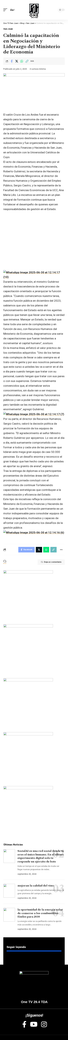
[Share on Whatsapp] (21, 61)
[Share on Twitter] (16, 61)
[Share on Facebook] (11, 61)
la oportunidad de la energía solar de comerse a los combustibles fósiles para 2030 (40, 913)
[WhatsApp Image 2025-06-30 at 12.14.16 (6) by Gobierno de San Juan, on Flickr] (33, 532)
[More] (32, 61)
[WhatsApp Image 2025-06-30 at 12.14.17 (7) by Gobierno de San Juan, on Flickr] (33, 414)
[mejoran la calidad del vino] (9, 891)
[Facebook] (24, 1024)
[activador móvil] (6, 10)
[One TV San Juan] (34, 10)
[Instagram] (44, 1024)
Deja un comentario (52, 562)
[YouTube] (33, 1024)
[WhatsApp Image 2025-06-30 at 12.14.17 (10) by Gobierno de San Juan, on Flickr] (34, 274)
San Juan (8, 29)
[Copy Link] (27, 61)
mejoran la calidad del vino (35, 885)
